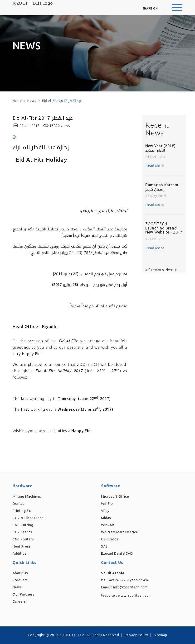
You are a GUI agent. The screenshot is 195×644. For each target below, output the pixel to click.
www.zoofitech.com (135, 595)
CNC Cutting (23, 525)
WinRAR (107, 525)
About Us (20, 573)
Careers (19, 601)
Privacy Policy (136, 635)
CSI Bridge (110, 539)
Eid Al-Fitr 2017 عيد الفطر (62, 101)
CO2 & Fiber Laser (28, 518)
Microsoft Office (115, 496)
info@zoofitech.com (130, 587)
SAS (104, 546)
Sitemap (160, 635)
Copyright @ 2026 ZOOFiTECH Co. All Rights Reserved (73, 635)
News (31, 101)
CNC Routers (23, 539)
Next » (171, 270)
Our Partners (23, 594)
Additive (20, 553)
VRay (105, 511)
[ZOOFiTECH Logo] (33, 3)
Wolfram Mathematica (119, 532)
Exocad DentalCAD (117, 553)
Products (20, 580)
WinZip (107, 504)
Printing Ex (22, 511)
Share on (150, 8)
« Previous (155, 270)
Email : (106, 587)
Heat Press (22, 546)
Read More (154, 166)
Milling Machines (27, 496)
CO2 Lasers (22, 532)
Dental (18, 504)
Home (17, 101)
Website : (126, 595)
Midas (106, 518)
